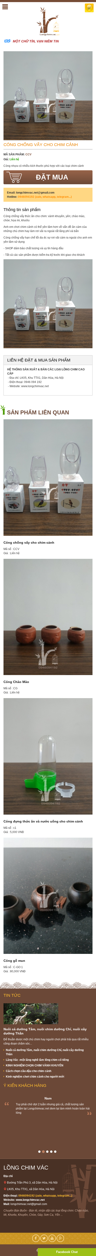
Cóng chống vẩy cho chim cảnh (28, 542)
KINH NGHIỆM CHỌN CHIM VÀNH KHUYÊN (34, 1065)
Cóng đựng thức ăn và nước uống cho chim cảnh (43, 821)
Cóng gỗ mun (14, 960)
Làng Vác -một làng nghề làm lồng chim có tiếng (37, 1059)
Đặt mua (52, 177)
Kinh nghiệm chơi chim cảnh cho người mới (35, 1076)
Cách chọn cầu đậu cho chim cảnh (28, 1071)
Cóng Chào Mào (16, 682)
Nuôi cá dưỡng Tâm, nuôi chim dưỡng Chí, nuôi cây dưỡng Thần (45, 1052)
